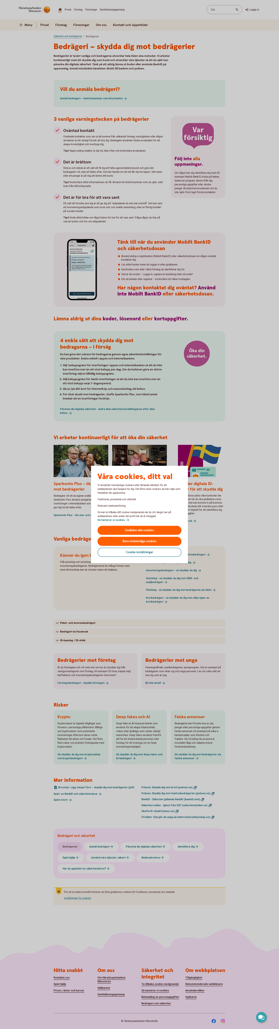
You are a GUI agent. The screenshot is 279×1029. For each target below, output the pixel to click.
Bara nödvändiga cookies (139, 541)
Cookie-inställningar (139, 552)
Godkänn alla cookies (139, 530)
